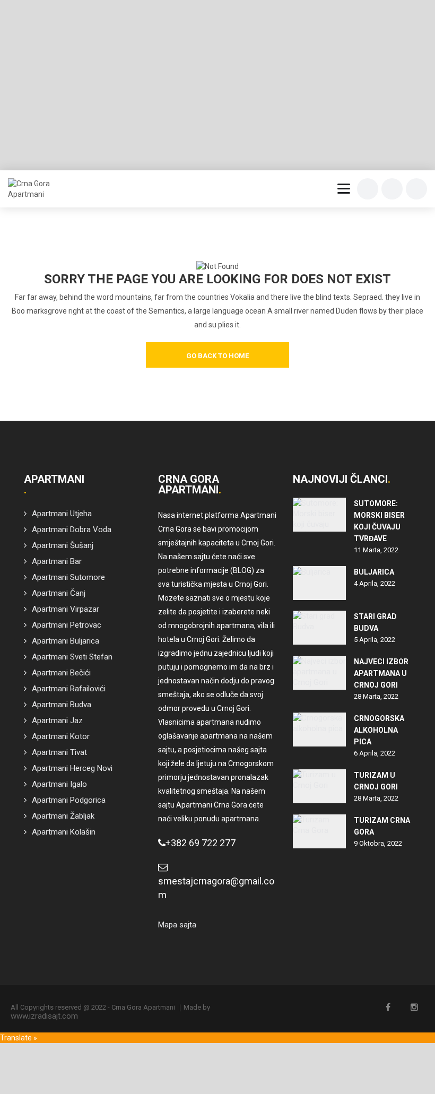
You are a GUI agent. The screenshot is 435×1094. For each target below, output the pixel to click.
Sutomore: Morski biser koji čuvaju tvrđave (379, 521)
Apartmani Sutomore (68, 577)
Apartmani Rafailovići (69, 688)
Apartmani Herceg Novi (72, 768)
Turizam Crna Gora (382, 826)
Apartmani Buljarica (65, 641)
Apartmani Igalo (59, 784)
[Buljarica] (319, 583)
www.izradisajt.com (44, 1016)
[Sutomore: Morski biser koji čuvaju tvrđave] (319, 515)
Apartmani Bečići (61, 673)
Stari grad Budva (375, 622)
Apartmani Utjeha (62, 513)
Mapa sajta (177, 925)
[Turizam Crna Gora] (319, 831)
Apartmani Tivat (59, 752)
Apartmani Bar (57, 561)
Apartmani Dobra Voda (71, 529)
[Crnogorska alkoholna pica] (319, 729)
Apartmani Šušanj (62, 545)
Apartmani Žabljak (63, 816)
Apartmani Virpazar (65, 609)
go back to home (217, 356)
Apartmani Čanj (58, 593)
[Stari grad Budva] (319, 628)
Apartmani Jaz (57, 720)
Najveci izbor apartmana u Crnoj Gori (381, 673)
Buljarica (374, 572)
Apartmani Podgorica (69, 800)
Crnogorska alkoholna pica (379, 730)
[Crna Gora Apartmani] (33, 188)
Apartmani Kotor (61, 736)
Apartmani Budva (61, 704)
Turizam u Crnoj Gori (376, 781)
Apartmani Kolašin (63, 832)
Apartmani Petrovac (66, 625)
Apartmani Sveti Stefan (72, 657)
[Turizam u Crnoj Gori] (319, 786)
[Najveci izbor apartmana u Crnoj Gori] (319, 673)
